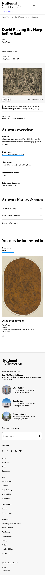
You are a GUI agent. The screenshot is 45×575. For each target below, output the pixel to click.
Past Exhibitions (7, 549)
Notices (4, 567)
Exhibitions (6, 498)
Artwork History (9, 208)
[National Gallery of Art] (22, 362)
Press (4, 467)
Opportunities (7, 513)
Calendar (5, 486)
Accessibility (6, 494)
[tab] (8, 249)
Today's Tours (7, 490)
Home (4, 17)
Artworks (10, 17)
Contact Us (6, 471)
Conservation (6, 536)
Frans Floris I (6, 57)
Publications (6, 553)
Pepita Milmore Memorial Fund (13, 154)
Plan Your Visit (7, 481)
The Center (6, 532)
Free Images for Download (11, 523)
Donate (4, 509)
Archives (5, 545)
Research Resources (10, 223)
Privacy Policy (6, 570)
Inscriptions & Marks (11, 215)
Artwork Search (7, 528)
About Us (5, 462)
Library (4, 540)
